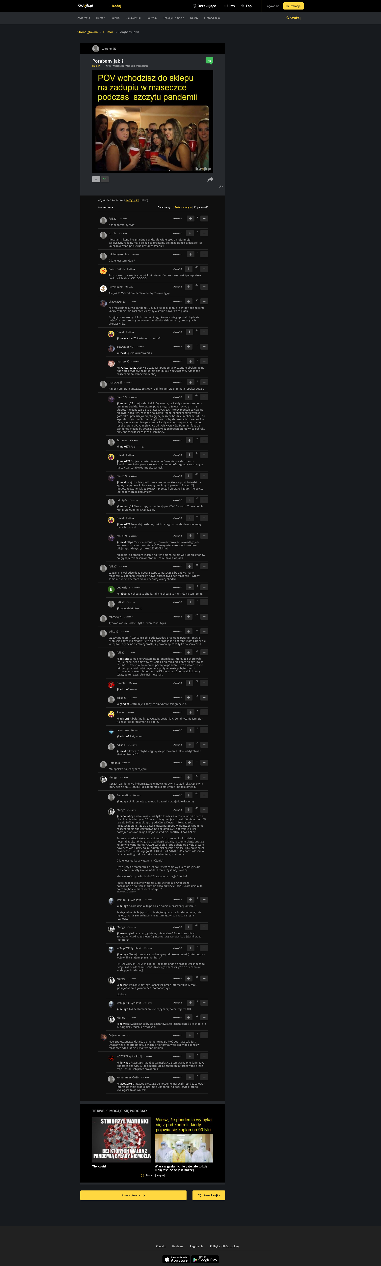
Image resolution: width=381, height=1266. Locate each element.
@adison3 (123, 658)
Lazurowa (123, 730)
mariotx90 (123, 361)
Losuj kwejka (212, 1195)
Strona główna (87, 32)
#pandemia (142, 65)
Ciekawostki (133, 17)
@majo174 (123, 446)
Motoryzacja (212, 17)
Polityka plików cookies (224, 1246)
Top (249, 6)
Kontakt (161, 1246)
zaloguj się (132, 200)
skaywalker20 (117, 301)
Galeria (115, 17)
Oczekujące (206, 6)
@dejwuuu (123, 1062)
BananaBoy (124, 795)
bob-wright (123, 587)
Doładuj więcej (155, 1175)
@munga (122, 801)
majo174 (122, 397)
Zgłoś (220, 186)
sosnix (112, 233)
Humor (100, 17)
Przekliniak (116, 286)
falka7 (112, 218)
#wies (108, 65)
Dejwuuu (114, 1035)
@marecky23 (125, 403)
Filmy (231, 6)
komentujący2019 (128, 1077)
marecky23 (115, 382)
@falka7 (122, 593)
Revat (120, 332)
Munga (113, 777)
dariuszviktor (117, 269)
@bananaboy (125, 816)
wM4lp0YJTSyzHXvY (129, 899)
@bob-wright (125, 608)
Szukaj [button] (295, 18)
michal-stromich (119, 254)
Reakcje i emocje (173, 17)
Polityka (152, 17)
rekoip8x (122, 500)
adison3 (113, 631)
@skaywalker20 (126, 338)
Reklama (177, 1246)
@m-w (121, 933)
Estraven (122, 440)
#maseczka (118, 65)
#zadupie (130, 65)
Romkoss (114, 762)
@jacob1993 (124, 1083)
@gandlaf (123, 703)
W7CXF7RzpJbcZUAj (129, 1056)
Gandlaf (122, 683)
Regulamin (197, 1246)
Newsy (194, 17)
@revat (121, 353)
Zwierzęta (83, 17)
